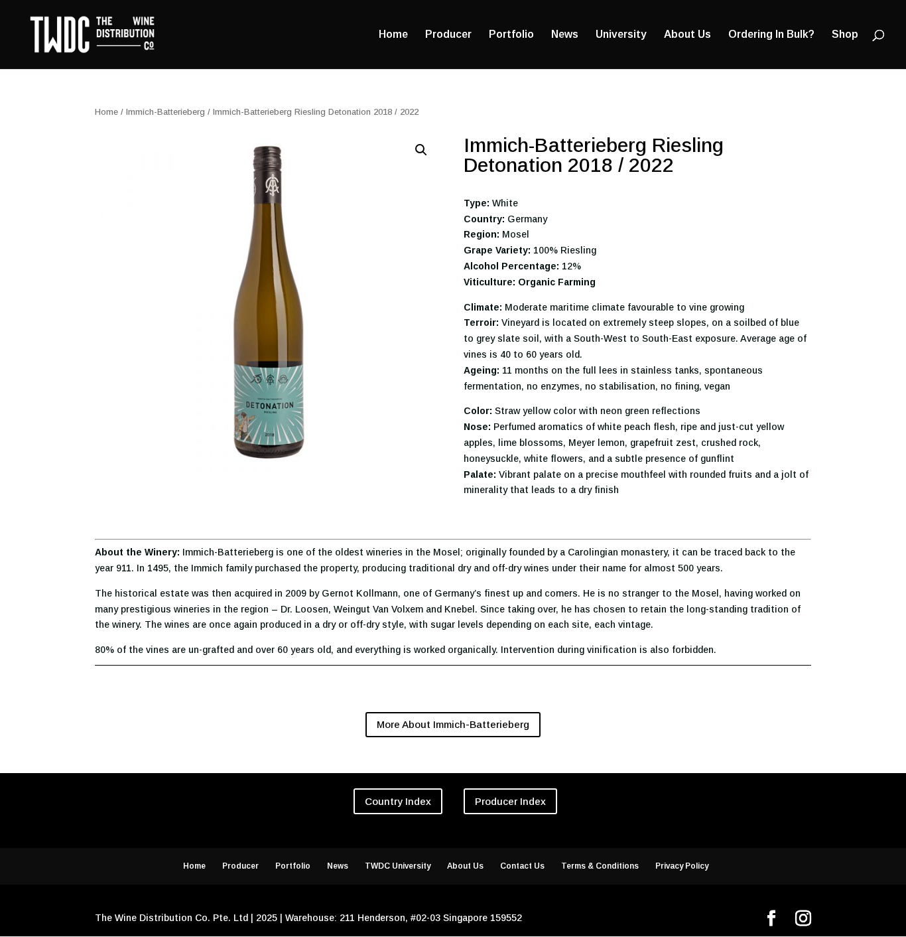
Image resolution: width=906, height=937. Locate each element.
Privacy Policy (681, 866)
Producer (448, 35)
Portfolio (511, 35)
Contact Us (522, 866)
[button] (421, 150)
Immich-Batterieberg (165, 112)
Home (393, 35)
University (621, 35)
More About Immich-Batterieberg (453, 724)
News (564, 35)
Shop (845, 35)
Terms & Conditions (600, 866)
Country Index (398, 801)
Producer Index (510, 801)
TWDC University (397, 866)
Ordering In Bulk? (771, 35)
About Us (687, 35)
